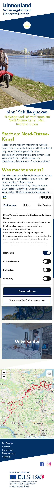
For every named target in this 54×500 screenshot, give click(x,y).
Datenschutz (8, 453)
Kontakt (6, 447)
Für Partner (7, 443)
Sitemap (6, 457)
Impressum (7, 450)
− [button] (4, 376)
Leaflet (29, 437)
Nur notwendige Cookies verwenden (27, 300)
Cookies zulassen (27, 291)
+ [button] (4, 372)
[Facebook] (42, 464)
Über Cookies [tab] (44, 205)
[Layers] (49, 373)
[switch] (47, 261)
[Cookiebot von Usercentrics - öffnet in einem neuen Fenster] (39, 197)
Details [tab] (26, 205)
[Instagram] (49, 464)
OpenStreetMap (39, 437)
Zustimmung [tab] (9, 205)
